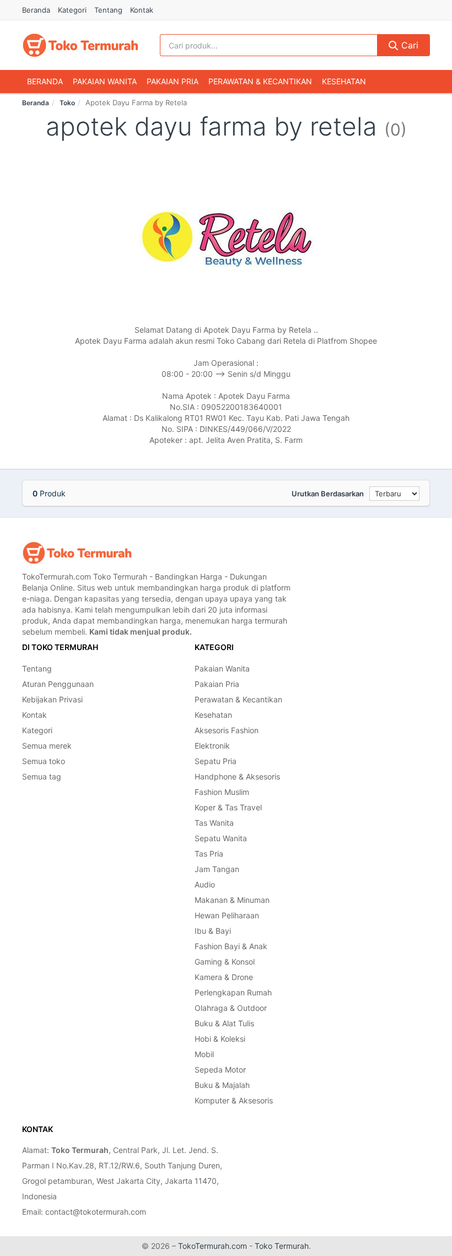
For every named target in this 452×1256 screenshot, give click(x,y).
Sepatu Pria (215, 761)
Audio (205, 884)
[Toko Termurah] (77, 553)
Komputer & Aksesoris (234, 1100)
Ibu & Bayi (213, 930)
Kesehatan (344, 81)
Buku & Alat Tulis (224, 1023)
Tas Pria (209, 853)
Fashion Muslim (222, 792)
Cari (408, 45)
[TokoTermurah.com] (80, 45)
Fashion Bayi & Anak (231, 946)
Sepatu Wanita (221, 838)
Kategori (72, 10)
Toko (67, 103)
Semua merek (47, 745)
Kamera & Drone (224, 977)
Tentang (108, 10)
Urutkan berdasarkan (328, 493)
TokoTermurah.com (212, 1245)
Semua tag (41, 776)
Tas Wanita (214, 822)
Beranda (36, 10)
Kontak (141, 10)
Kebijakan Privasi (52, 699)
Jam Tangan (217, 869)
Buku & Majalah (222, 1085)
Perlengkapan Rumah (233, 992)
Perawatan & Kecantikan (260, 81)
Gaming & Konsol (225, 961)
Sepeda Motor (220, 1069)
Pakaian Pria (172, 81)
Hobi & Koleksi (220, 1038)
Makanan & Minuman (232, 900)
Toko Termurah (282, 1245)
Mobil (204, 1054)
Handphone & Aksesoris (237, 776)
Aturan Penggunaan (58, 684)
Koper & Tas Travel (228, 807)
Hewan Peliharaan (227, 915)
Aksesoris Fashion (227, 730)
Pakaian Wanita (105, 81)
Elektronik (212, 745)
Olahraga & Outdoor (231, 1008)
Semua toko (43, 761)
